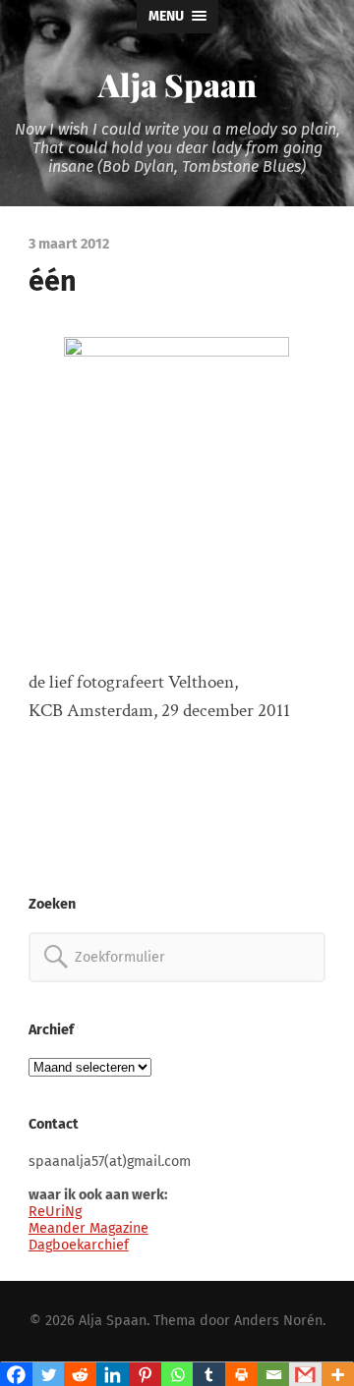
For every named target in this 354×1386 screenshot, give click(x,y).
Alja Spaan (177, 84)
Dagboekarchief (79, 1245)
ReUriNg (55, 1211)
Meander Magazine (88, 1228)
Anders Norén (278, 1320)
